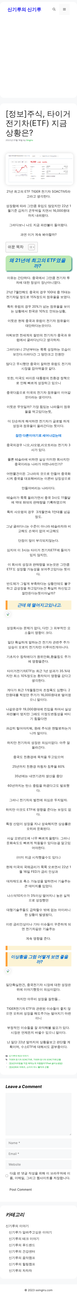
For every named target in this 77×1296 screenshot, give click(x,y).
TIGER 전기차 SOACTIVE (20, 1059)
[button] (54, 9)
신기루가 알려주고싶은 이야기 (30, 1232)
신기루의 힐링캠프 (22, 1264)
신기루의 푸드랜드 (22, 1245)
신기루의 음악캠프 (22, 1258)
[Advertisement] (38, 59)
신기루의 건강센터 (22, 1251)
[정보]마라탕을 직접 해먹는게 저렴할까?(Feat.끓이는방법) (36, 1063)
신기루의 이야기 (17, 1226)
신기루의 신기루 (24, 9)
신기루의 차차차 (20, 1270)
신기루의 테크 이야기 (19, 1055)
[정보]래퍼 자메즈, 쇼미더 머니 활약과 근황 (29, 1067)
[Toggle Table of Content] (29, 247)
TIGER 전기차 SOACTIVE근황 (47, 1059)
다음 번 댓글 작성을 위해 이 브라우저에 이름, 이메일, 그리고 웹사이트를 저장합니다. (40, 1175)
